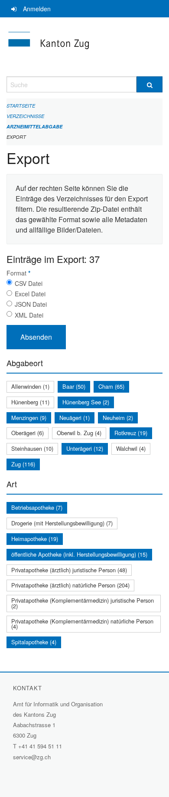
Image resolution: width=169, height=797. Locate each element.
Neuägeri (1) (74, 417)
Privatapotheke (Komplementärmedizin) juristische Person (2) (82, 603)
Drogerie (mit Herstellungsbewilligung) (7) (62, 523)
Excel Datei (30, 293)
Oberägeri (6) (27, 433)
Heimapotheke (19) (34, 539)
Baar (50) (73, 386)
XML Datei (29, 315)
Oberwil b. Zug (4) (79, 433)
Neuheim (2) (118, 417)
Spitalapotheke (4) (33, 642)
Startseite (20, 105)
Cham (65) (111, 386)
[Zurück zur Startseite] (84, 47)
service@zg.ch (32, 757)
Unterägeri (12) (84, 448)
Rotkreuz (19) (130, 433)
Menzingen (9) (28, 417)
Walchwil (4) (131, 448)
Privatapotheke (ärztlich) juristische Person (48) (69, 570)
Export (16, 137)
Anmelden (37, 8)
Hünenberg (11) (30, 402)
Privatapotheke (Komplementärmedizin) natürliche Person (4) (82, 624)
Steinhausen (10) (32, 448)
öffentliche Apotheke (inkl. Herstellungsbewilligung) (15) (79, 554)
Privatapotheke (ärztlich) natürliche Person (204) (70, 585)
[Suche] (149, 84)
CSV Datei (28, 283)
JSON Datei (31, 304)
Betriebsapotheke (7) (36, 507)
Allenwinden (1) (30, 386)
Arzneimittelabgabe (34, 126)
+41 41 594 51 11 (40, 746)
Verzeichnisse (25, 116)
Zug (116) (23, 464)
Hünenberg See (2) (85, 402)
